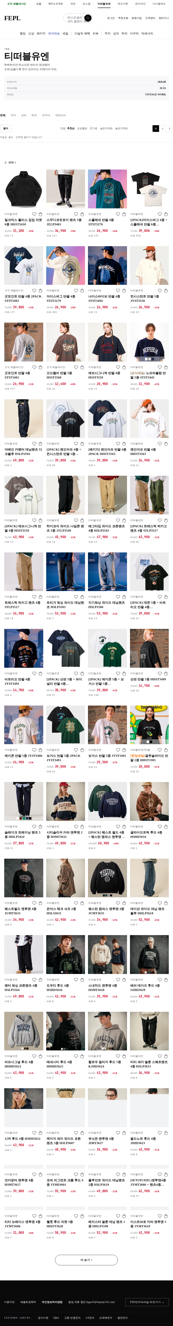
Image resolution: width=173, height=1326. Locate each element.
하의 (124, 33)
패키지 (41, 33)
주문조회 (123, 18)
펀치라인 (140, 3)
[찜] (34, 214)
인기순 (93, 128)
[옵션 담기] (40, 214)
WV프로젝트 (56, 3)
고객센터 (150, 18)
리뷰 (96, 33)
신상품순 (82, 128)
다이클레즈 (159, 3)
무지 (108, 33)
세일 (65, 33)
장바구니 (164, 18)
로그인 (111, 18)
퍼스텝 (87, 3)
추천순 (71, 128)
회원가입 (137, 18)
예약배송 (54, 33)
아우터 (134, 33)
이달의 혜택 (82, 33)
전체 (2, 115)
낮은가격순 (106, 128)
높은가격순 (121, 128)
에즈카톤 (123, 3)
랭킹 (23, 33)
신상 (31, 33)
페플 (38, 3)
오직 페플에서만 (16, 3)
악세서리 (147, 33)
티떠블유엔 (104, 3)
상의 (116, 33)
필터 (5, 128)
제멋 (73, 3)
